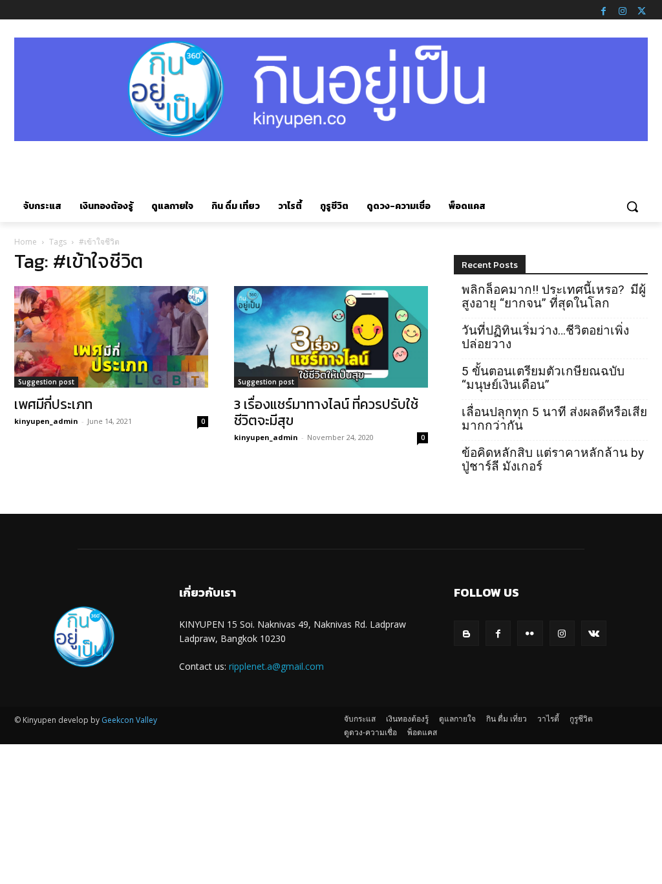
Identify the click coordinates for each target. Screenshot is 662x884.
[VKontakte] (593, 633)
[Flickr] (529, 633)
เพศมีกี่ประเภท (53, 404)
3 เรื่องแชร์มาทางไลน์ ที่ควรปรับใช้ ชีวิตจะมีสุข (326, 412)
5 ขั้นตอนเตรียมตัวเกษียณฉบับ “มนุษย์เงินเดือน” (543, 378)
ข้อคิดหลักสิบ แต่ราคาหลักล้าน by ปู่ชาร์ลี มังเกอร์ (553, 459)
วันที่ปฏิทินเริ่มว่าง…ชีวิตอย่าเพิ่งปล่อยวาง (545, 337)
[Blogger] (466, 633)
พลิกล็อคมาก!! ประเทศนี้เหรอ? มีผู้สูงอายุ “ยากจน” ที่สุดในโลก (554, 296)
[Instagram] (622, 9)
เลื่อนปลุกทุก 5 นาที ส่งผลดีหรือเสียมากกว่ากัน (554, 418)
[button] (632, 206)
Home (25, 241)
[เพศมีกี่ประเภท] (111, 337)
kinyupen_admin (46, 421)
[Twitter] (641, 9)
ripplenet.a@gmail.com (276, 666)
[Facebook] (603, 9)
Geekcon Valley (129, 719)
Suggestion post (46, 381)
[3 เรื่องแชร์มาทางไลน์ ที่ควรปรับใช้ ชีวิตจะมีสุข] (331, 337)
